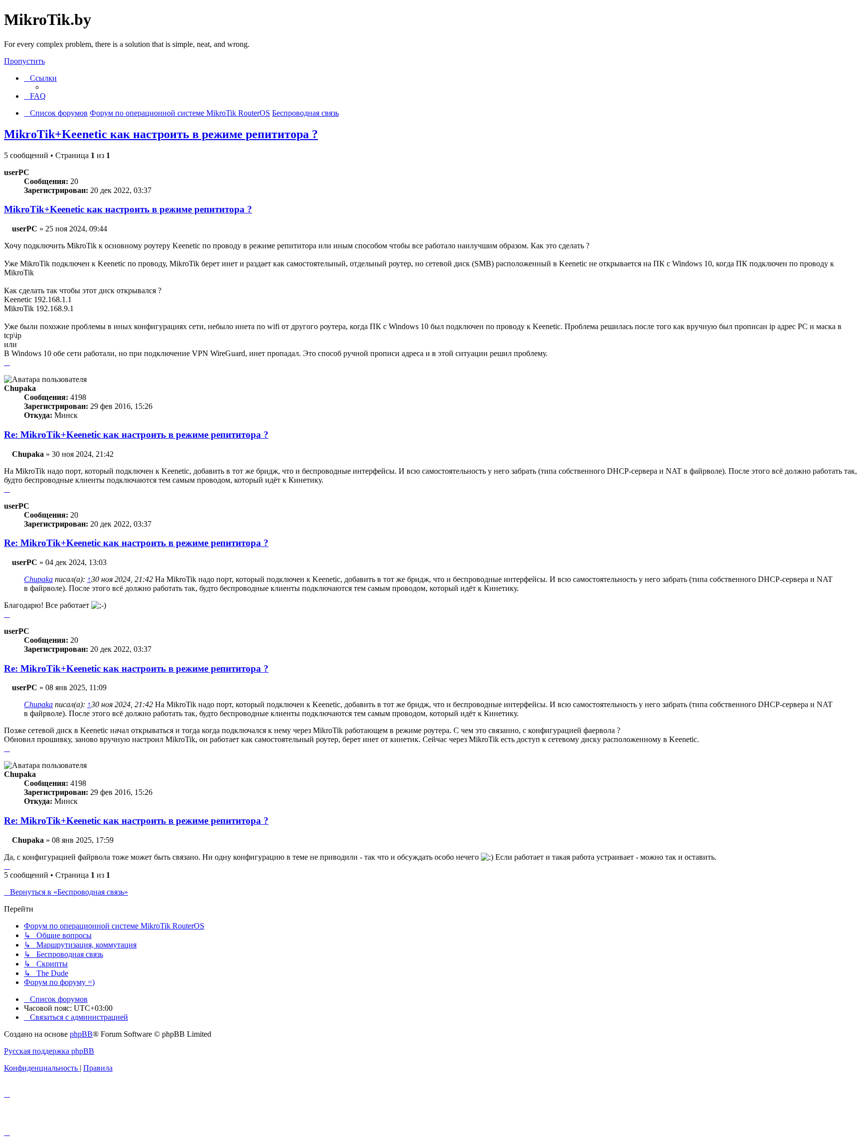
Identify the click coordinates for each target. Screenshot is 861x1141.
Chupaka (38, 579)
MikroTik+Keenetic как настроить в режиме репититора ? (161, 134)
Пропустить (24, 61)
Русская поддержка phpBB (49, 1051)
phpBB (81, 1034)
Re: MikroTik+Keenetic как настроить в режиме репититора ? (136, 434)
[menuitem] (35, 96)
